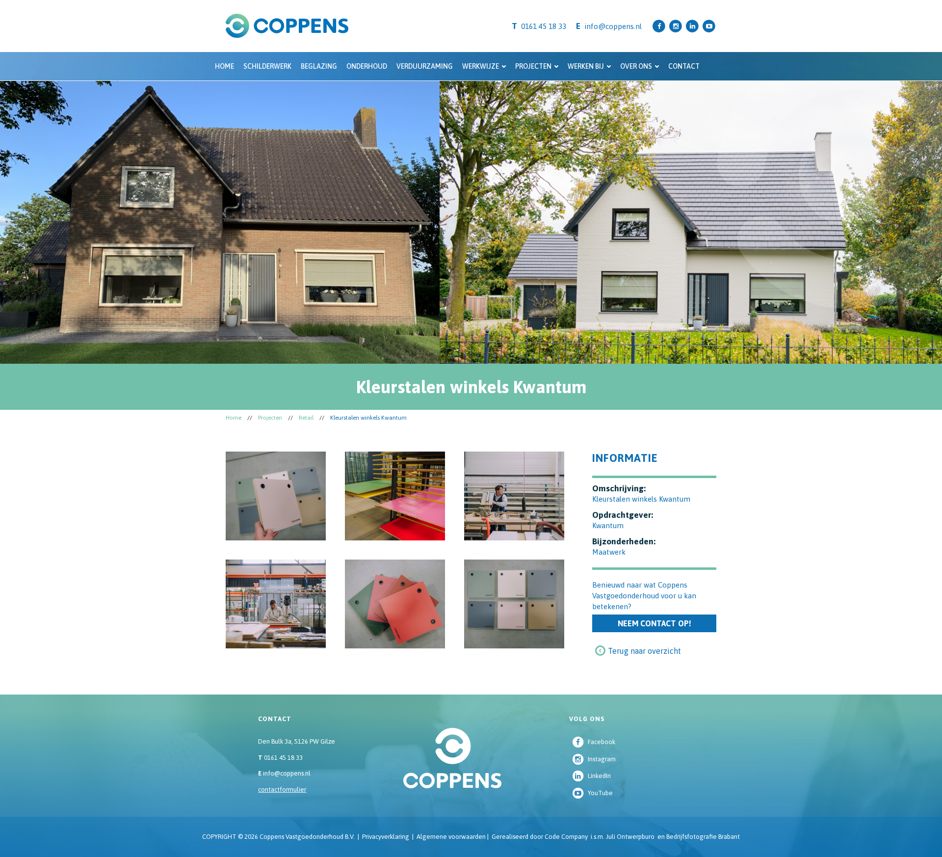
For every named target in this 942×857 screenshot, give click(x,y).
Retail (306, 417)
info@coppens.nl (613, 26)
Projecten (533, 66)
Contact (684, 66)
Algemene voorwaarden (451, 836)
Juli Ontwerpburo (630, 836)
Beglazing (319, 66)
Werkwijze (480, 66)
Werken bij (586, 66)
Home (224, 66)
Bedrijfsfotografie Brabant (703, 836)
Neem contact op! (654, 623)
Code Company (566, 836)
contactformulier (282, 789)
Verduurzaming (424, 66)
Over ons (636, 66)
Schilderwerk (267, 66)
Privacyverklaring (385, 836)
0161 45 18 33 (280, 757)
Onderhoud (366, 66)
